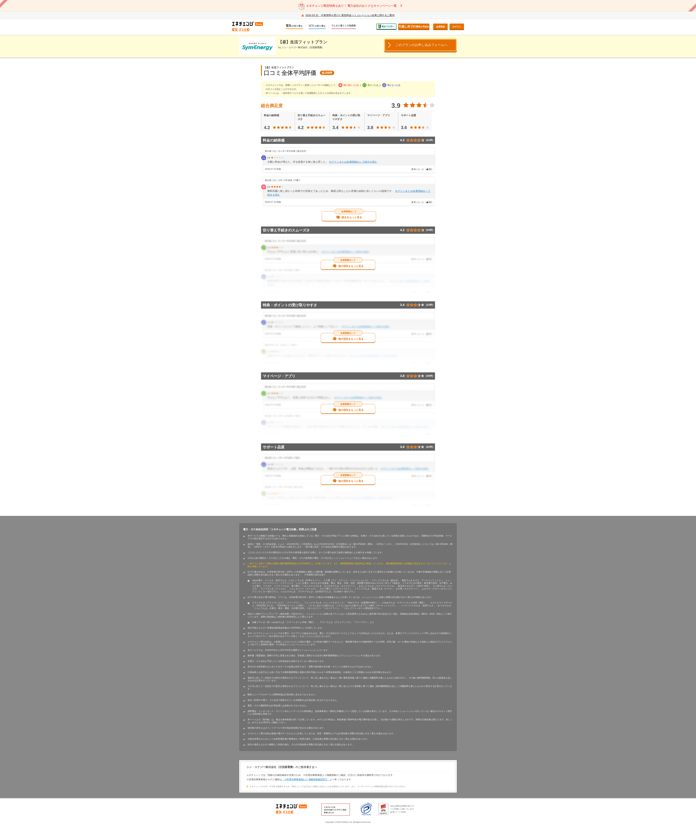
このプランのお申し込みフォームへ (421, 45)
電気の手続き (414, 26)
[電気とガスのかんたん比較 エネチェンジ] (250, 26)
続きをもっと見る (352, 217)
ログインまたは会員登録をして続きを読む (353, 161)
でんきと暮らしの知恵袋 (343, 25)
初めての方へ (388, 26)
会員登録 (440, 26)
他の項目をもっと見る (351, 265)
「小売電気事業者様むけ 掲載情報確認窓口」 (306, 779)
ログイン (456, 26)
